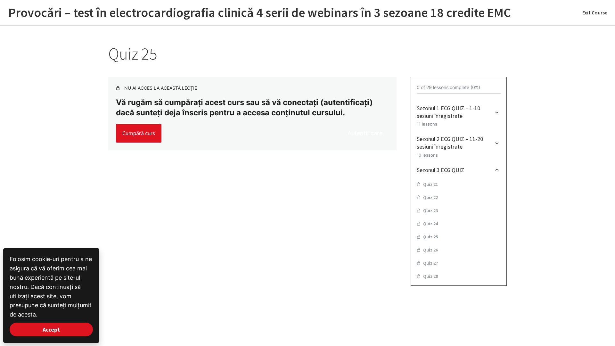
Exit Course (594, 12)
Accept (51, 329)
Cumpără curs (138, 133)
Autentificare (365, 133)
